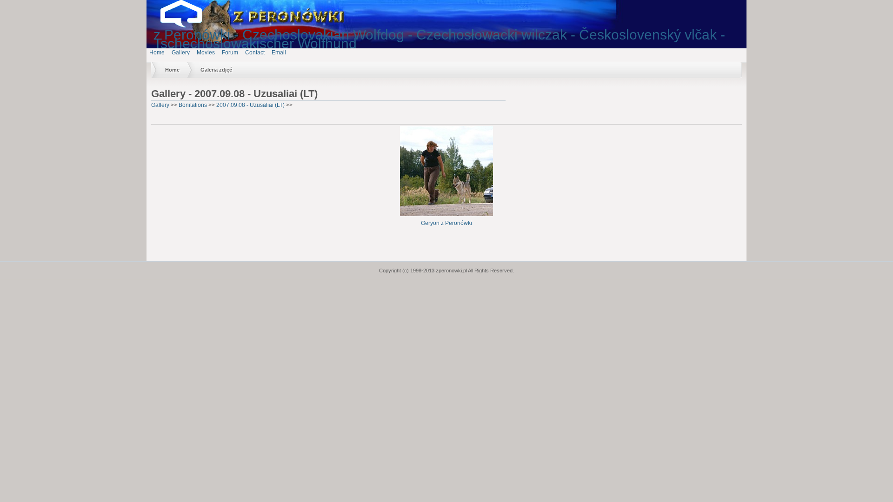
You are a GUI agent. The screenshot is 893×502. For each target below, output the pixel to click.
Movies (206, 52)
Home (157, 52)
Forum (230, 52)
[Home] (188, 25)
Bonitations (193, 105)
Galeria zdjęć (216, 70)
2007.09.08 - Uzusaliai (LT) (250, 105)
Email (279, 52)
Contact (255, 52)
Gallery (181, 52)
